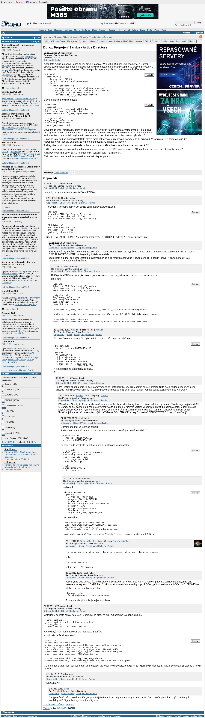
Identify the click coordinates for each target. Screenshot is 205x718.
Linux (131, 41)
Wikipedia (30, 56)
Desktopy (112, 30)
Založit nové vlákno (53, 704)
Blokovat (74, 188)
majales (74, 330)
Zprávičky (7, 37)
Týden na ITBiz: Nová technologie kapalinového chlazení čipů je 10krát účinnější (22, 454)
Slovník (127, 30)
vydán (36, 298)
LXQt (7, 411)
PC (151, 41)
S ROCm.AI (18, 156)
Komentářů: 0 (23, 139)
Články (77, 30)
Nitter (20, 56)
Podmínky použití (181, 716)
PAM (147, 41)
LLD (4, 360)
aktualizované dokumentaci (24, 158)
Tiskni (46, 708)
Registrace (198, 33)
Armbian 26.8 (8, 313)
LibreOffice (24, 298)
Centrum (13, 370)
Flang (12, 362)
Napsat (22, 370)
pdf (32, 130)
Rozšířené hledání (183, 25)
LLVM (31, 353)
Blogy (94, 30)
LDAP (125, 41)
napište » (36, 37)
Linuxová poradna (72, 37)
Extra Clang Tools (16, 360)
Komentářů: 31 (9, 442)
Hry (120, 30)
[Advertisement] (78, 164)
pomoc (157, 41)
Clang (34, 357)
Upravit (192, 41)
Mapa (163, 30)
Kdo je (135, 30)
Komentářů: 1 (23, 210)
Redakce (160, 716)
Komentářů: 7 (23, 338)
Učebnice (86, 30)
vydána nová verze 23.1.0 (19, 348)
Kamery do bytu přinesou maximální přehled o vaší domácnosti (22, 466)
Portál (149, 30)
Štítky (47, 41)
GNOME (8, 400)
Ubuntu (178, 41)
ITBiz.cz (21, 2)
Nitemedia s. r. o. (89, 716)
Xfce (7, 427)
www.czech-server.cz (28, 716)
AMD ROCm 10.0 (10, 142)
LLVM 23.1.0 (8, 341)
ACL (52, 41)
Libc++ (30, 360)
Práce (156, 30)
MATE (7, 416)
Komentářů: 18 (12, 88)
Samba (164, 41)
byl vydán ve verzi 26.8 (20, 330)
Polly (4, 362)
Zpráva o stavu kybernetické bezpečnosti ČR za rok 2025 (16, 115)
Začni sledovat (61, 172)
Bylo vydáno (8, 99)
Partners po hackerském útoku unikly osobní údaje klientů (21, 168)
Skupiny (102, 30)
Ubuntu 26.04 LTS (31, 101)
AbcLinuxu (10, 449)
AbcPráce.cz (46, 2)
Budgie (8, 384)
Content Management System (73, 41)
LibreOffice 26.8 (10, 291)
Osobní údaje (196, 716)
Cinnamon (9, 389)
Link (66, 188)
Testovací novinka (13, 469)
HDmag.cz (33, 2)
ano (57, 41)
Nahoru (70, 704)
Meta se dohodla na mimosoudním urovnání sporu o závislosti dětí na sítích (19, 216)
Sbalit (60, 188)
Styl (3, 33)
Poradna (42, 30)
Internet (109, 41)
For (98, 41)
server (171, 41)
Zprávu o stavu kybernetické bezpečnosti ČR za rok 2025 (15, 128)
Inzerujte (108, 23)
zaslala (13, 54)
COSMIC (9, 395)
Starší (30, 370)
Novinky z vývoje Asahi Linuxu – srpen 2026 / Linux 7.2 (18, 263)
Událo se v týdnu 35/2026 (17, 459)
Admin (59, 60)
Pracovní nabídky (11, 41)
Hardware (58, 30)
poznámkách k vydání (25, 304)
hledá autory (44, 23)
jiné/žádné (9, 433)
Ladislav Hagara (8, 110)
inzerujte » (36, 41)
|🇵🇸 (3, 88)
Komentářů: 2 (23, 110)
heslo (103, 41)
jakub (66, 689)
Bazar (142, 30)
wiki (184, 41)
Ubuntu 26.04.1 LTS (11, 92)
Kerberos (118, 41)
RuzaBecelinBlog (121, 541)
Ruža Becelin (89, 541)
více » (7, 207)
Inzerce (169, 716)
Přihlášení (186, 33)
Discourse (33, 105)
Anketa (5, 374)
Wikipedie (15, 152)
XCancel (6, 65)
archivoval (7, 74)
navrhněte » (35, 374)
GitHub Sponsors (21, 280)
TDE (7, 422)
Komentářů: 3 (23, 258)
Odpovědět (49, 60)
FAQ (50, 30)
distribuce (91, 41)
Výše (69, 203)
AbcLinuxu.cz (9, 2)
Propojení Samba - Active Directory (96, 37)
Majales (99, 330)
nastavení (139, 41)
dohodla (23, 228)
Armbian (6, 320)
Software (68, 30)
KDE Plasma (10, 405)
